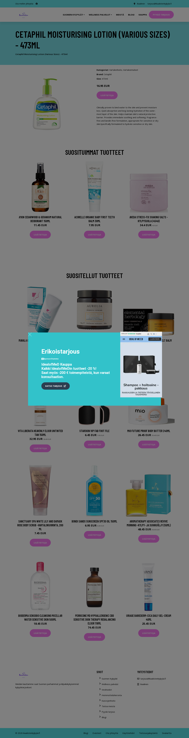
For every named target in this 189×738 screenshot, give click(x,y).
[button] (55, 386)
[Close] (30, 334)
